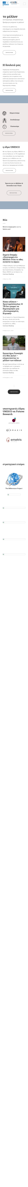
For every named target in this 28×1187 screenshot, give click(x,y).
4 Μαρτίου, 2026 (7, 279)
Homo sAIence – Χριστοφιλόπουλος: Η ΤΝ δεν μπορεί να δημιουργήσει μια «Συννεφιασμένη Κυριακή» (13, 307)
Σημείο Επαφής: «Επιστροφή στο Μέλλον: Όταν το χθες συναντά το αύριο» (13, 258)
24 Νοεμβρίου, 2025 (8, 377)
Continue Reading (8, 274)
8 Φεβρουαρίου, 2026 (8, 330)
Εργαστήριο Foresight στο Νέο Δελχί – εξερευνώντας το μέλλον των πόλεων (13, 357)
